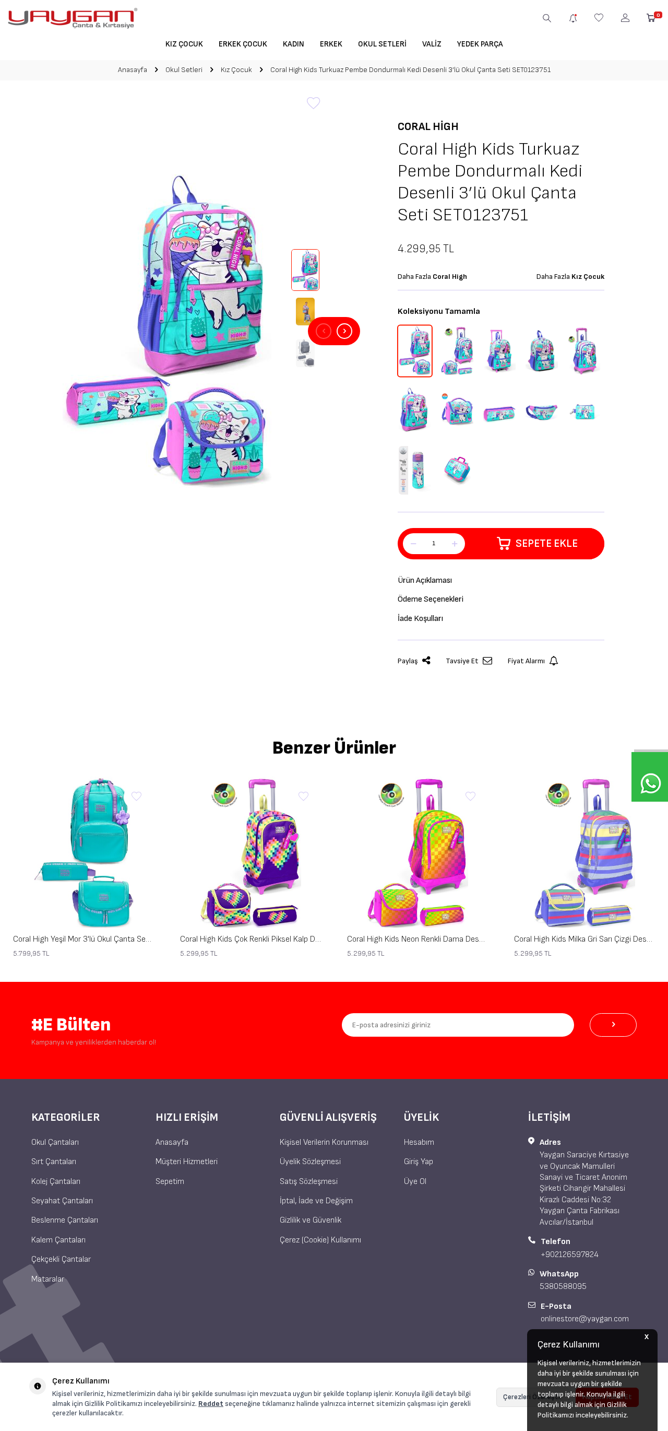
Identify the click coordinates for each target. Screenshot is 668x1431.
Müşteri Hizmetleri (187, 1162)
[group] (167, 331)
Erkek (331, 44)
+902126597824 (570, 1255)
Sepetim (170, 1182)
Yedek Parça (480, 44)
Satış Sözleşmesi (309, 1182)
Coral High (428, 126)
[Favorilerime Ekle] (136, 797)
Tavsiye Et (462, 660)
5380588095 (563, 1287)
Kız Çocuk (184, 44)
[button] (323, 331)
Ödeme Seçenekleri (430, 599)
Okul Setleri (382, 44)
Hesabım (419, 1142)
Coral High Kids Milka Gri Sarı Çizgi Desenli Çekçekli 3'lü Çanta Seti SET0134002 (584, 939)
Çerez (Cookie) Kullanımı (320, 1240)
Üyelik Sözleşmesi (310, 1162)
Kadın (293, 44)
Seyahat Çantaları (62, 1201)
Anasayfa (132, 69)
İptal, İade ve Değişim (316, 1201)
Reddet (210, 1403)
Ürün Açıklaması (425, 580)
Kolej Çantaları (55, 1182)
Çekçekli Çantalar (61, 1259)
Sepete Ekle (547, 543)
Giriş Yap (418, 1162)
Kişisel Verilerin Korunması (324, 1142)
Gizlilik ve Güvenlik (310, 1220)
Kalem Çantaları (58, 1240)
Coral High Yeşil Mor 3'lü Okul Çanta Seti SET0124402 (83, 939)
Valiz (432, 44)
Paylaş (408, 660)
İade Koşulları (420, 619)
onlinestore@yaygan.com (585, 1319)
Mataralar (47, 1279)
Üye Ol (415, 1182)
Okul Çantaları (55, 1142)
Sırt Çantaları (53, 1162)
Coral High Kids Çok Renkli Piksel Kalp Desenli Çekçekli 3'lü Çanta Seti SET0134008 (250, 939)
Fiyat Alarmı (526, 660)
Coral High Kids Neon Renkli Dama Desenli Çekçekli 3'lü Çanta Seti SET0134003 (417, 939)
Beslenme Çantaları (64, 1220)
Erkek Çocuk (243, 44)
